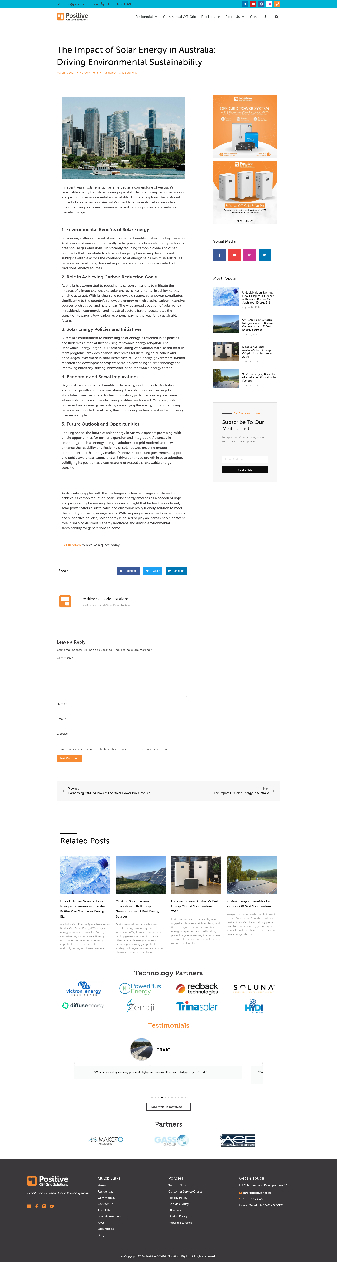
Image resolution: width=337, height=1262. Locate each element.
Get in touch (71, 545)
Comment (65, 657)
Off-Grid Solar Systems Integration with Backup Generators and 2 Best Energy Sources (258, 325)
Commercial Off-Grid (179, 17)
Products (208, 17)
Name (62, 703)
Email (62, 718)
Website (62, 733)
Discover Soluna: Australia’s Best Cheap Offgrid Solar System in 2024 (257, 352)
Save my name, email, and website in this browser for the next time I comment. (114, 749)
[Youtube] (253, 4)
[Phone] (277, 4)
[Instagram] (269, 4)
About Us (233, 17)
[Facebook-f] (219, 255)
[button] (276, 16)
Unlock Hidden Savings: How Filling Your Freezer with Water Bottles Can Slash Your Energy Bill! (258, 297)
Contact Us (258, 17)
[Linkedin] (245, 4)
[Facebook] (261, 4)
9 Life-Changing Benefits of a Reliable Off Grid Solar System (259, 377)
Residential (144, 17)
